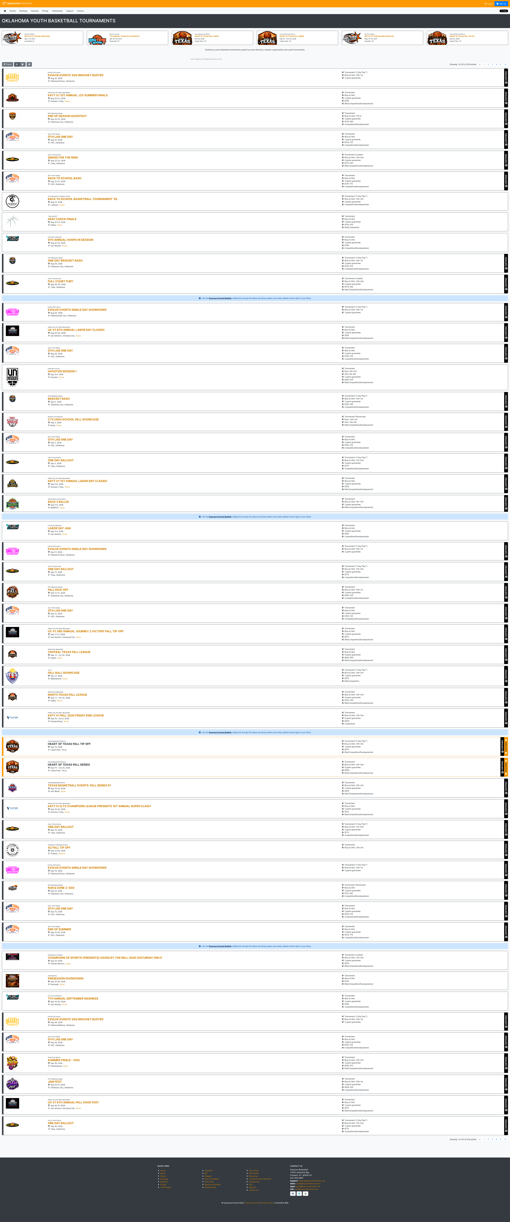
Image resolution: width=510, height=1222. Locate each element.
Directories (209, 1182)
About (162, 1173)
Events (13, 11)
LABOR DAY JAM (59, 528)
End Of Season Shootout (67, 116)
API (206, 1173)
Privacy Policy (267, 1203)
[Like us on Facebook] (293, 1193)
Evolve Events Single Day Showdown (77, 309)
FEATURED (506, 746)
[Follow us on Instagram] (305, 1193)
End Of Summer (59, 929)
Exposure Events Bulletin (220, 298)
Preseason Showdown (65, 978)
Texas (67, 101)
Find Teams (254, 1173)
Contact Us (253, 1190)
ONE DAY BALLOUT (61, 460)
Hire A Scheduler (212, 1179)
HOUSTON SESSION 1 (62, 371)
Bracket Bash (59, 398)
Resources (253, 1176)
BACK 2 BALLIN (58, 501)
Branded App (210, 1187)
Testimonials (57, 11)
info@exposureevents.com (306, 1189)
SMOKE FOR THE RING (63, 157)
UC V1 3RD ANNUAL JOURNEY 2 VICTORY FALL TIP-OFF (86, 631)
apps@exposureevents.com (308, 1186)
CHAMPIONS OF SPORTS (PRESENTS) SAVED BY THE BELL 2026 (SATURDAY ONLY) (105, 957)
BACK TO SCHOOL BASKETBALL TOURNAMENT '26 (82, 199)
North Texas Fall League (67, 694)
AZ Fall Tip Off (59, 847)
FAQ (250, 1184)
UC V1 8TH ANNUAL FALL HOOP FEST (73, 1102)
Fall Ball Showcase (64, 672)
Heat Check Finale (62, 219)
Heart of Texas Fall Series (69, 764)
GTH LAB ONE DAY (60, 136)
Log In (490, 4)
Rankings (23, 11)
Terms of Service (252, 1203)
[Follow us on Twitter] (299, 1193)
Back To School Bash (64, 178)
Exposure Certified (213, 1184)
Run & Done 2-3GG (61, 887)
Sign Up (502, 4)
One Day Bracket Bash (65, 260)
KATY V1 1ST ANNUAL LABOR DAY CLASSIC (77, 481)
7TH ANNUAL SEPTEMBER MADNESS (73, 998)
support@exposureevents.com (312, 1181)
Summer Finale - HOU (64, 1060)
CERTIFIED (506, 76)
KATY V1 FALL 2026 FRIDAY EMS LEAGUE (76, 715)
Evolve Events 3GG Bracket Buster (75, 75)
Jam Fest (55, 1081)
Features (35, 11)
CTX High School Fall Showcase (73, 419)
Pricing (45, 11)
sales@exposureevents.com (308, 1183)
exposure (19, 3)
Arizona (62, 853)
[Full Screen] (29, 64)
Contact (80, 11)
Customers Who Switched (260, 1179)
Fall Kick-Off (58, 589)
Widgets (208, 1176)
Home (162, 1170)
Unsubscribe (254, 1182)
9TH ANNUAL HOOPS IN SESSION (70, 239)
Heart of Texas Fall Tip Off (69, 744)
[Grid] (23, 64)
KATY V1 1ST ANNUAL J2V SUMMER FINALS (78, 95)
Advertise (209, 1170)
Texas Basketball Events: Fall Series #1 (79, 785)
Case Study (254, 1170)
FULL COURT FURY (60, 281)
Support (69, 11)
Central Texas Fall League (69, 652)
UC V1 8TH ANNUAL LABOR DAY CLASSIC (76, 329)
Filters (9, 64)
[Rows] (17, 64)
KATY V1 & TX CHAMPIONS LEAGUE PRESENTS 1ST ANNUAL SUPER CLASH (99, 806)
